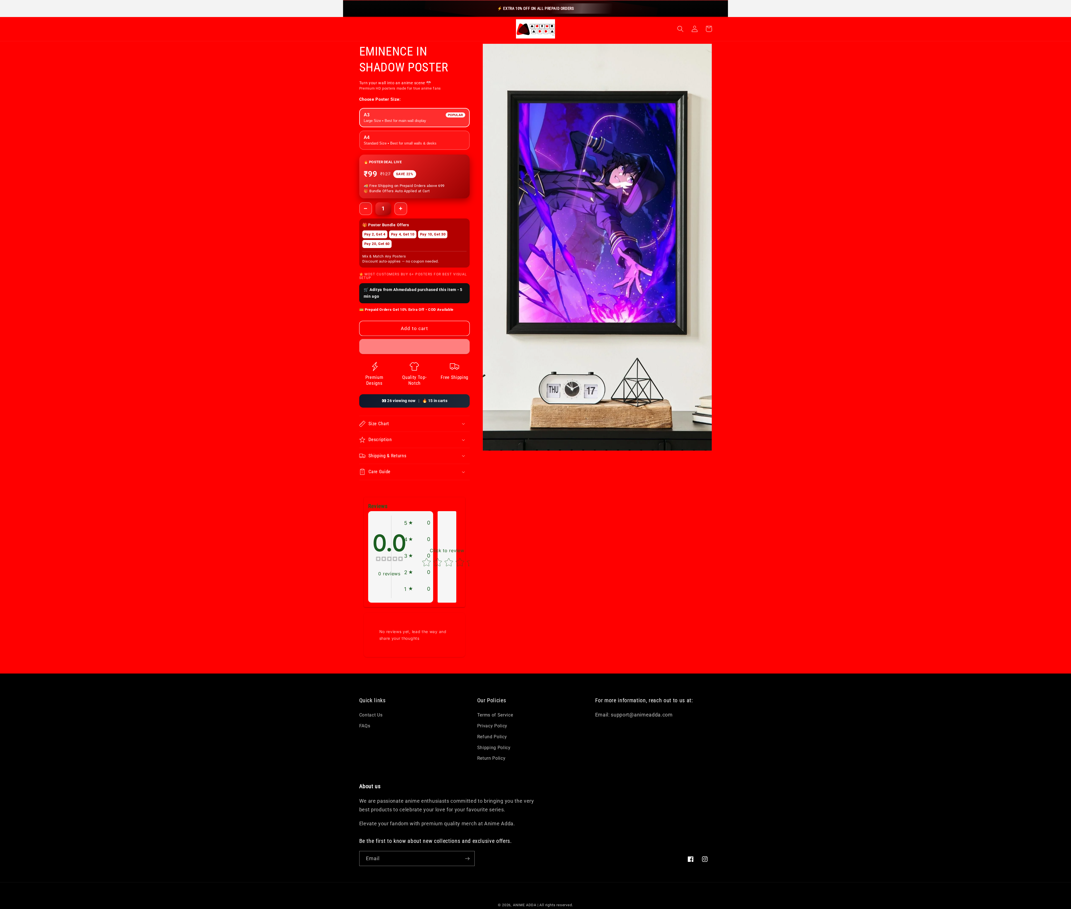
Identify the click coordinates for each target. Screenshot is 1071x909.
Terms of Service (495, 715)
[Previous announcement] (430, 8)
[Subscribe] (467, 858)
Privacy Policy (492, 725)
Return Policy (491, 758)
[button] (681, 29)
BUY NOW (392, 344)
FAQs (364, 725)
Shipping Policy (494, 747)
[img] (389, 559)
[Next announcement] (641, 8)
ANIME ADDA (524, 905)
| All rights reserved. (555, 905)
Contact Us (371, 715)
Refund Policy (492, 736)
